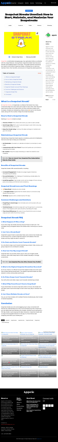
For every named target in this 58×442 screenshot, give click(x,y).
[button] (45, 3)
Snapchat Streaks (29, 320)
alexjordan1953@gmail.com (8, 424)
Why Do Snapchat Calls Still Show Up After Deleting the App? (46, 361)
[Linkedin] (49, 405)
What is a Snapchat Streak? (13, 77)
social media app (5, 322)
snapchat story (21, 320)
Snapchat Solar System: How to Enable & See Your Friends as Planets (47, 371)
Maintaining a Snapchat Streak (13, 82)
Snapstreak (37, 320)
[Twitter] (44, 408)
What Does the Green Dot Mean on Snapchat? (33, 401)
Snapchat (29, 10)
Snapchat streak (6, 105)
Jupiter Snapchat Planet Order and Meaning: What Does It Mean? (28, 361)
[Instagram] (47, 405)
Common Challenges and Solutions (14, 89)
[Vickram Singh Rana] (9, 57)
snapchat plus (14, 320)
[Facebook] (44, 405)
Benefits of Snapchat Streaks (13, 84)
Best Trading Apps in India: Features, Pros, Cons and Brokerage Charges (33, 406)
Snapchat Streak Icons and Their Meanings (16, 87)
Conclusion (8, 94)
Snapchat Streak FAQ (11, 92)
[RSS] (52, 405)
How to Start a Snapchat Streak (13, 79)
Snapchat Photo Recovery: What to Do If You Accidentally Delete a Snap (47, 350)
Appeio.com (39, 438)
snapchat (7, 320)
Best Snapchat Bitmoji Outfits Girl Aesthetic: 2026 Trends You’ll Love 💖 (10, 361)
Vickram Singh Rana (17, 57)
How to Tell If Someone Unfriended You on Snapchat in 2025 (28, 338)
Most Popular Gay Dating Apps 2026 (34, 410)
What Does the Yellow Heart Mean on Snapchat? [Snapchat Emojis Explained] (28, 350)
